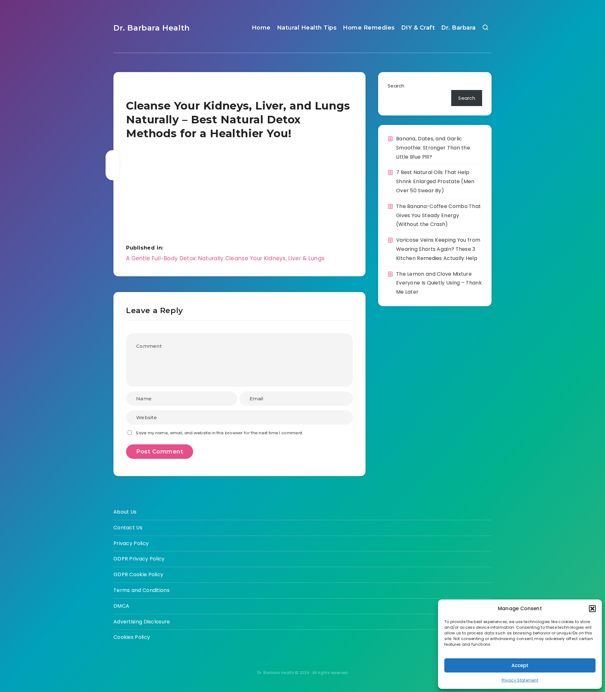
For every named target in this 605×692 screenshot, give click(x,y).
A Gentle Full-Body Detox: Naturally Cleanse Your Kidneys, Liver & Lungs (225, 258)
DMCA (121, 606)
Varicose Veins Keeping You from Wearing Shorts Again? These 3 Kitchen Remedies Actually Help (438, 249)
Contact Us (127, 527)
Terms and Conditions (141, 590)
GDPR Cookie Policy (138, 574)
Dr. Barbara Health (151, 27)
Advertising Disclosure (141, 621)
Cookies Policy (131, 637)
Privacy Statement (520, 680)
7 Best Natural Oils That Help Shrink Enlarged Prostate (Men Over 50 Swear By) (435, 181)
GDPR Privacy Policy (139, 558)
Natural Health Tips (307, 27)
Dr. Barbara (458, 27)
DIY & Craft (418, 27)
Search (396, 85)
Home (261, 27)
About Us (124, 511)
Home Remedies (369, 27)
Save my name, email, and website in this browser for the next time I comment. (219, 433)
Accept (519, 665)
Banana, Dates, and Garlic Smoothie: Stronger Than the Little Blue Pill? (433, 147)
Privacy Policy (131, 543)
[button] (592, 608)
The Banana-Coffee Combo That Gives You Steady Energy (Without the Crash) (438, 215)
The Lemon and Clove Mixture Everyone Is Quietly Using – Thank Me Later (439, 283)
